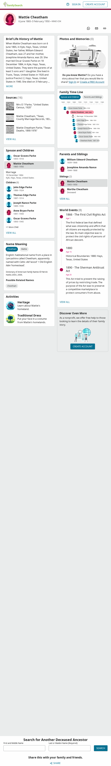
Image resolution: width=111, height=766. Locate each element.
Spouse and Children (70, 97)
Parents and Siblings (93, 97)
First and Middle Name (13, 743)
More (9, 86)
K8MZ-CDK (56, 21)
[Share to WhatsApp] (88, 28)
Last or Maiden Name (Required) (63, 743)
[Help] (68, 4)
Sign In (76, 4)
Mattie (24, 249)
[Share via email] (96, 28)
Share (57, 763)
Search (100, 748)
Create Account (95, 4)
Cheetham (11, 286)
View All (11, 139)
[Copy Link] (105, 28)
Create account (82, 346)
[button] (29, 106)
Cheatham (11, 249)
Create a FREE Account (92, 82)
